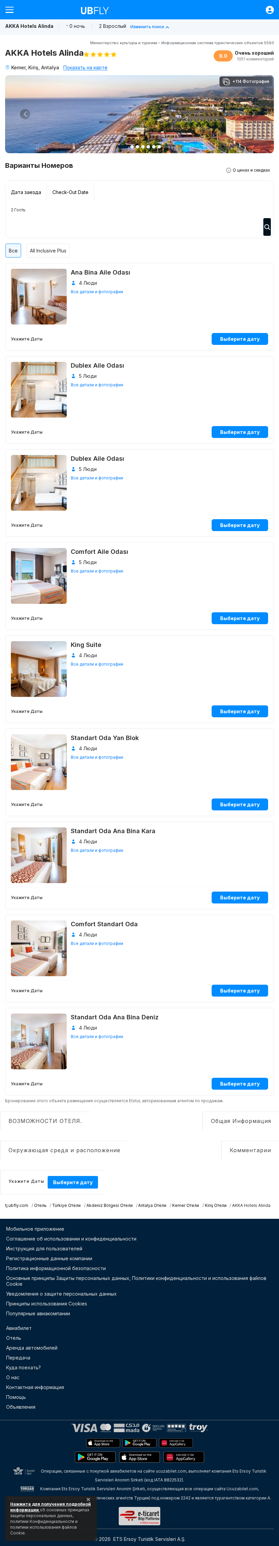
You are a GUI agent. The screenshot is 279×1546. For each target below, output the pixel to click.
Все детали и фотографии (97, 291)
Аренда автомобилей (32, 1348)
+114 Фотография (250, 81)
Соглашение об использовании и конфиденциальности (71, 1239)
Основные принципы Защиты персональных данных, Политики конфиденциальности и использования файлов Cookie (136, 1281)
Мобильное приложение (35, 1229)
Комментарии (250, 1150)
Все (13, 250)
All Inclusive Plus (48, 250)
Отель (13, 1338)
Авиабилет (19, 1328)
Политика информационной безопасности (56, 1268)
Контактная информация (35, 1387)
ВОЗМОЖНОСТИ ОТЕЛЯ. (45, 1121)
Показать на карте (85, 67)
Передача (18, 1357)
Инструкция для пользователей (44, 1248)
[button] (25, 114)
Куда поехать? (23, 1367)
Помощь (16, 1397)
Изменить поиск (147, 26)
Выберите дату (73, 1182)
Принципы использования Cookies (46, 1303)
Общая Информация (241, 1121)
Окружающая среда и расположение (64, 1150)
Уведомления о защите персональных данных (61, 1294)
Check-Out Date (70, 192)
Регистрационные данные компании (49, 1258)
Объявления (20, 1407)
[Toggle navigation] (12, 10)
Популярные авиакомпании (38, 1313)
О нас (12, 1377)
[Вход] (266, 9)
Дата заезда (26, 192)
